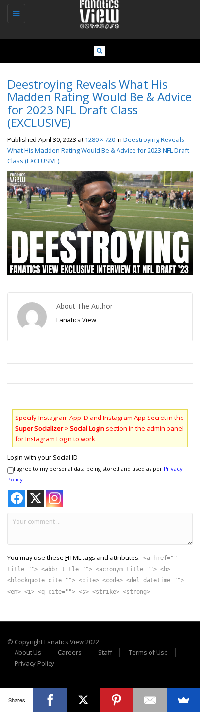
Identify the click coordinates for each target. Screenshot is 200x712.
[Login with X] (35, 498)
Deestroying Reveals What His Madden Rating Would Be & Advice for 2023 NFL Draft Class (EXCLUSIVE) (98, 150)
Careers (70, 652)
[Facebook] (50, 700)
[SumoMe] (183, 700)
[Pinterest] (116, 700)
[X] (83, 700)
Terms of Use (148, 652)
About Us (28, 652)
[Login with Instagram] (54, 498)
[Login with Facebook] (16, 498)
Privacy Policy (34, 663)
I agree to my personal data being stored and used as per (95, 474)
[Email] (150, 700)
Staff (105, 652)
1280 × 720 (100, 139)
